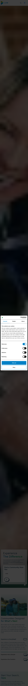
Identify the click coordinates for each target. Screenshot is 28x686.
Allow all (14, 362)
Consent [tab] (5, 321)
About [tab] (22, 321)
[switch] (24, 348)
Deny (14, 367)
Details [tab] (14, 321)
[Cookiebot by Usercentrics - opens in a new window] (20, 317)
